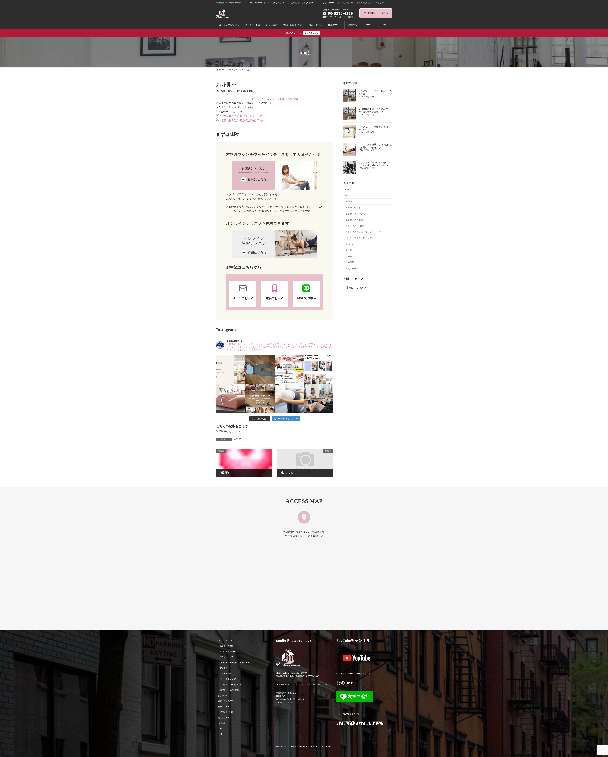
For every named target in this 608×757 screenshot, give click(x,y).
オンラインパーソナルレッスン (233, 684)
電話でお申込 (275, 298)
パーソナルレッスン (228, 679)
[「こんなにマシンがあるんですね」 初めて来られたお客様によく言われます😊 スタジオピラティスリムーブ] (289, 398)
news (348, 189)
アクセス (224, 668)
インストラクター (227, 651)
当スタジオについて (226, 640)
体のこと (349, 244)
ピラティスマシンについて (358, 238)
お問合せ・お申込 (378, 13)
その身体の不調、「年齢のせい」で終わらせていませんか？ (375, 110)
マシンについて (226, 657)
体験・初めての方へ (226, 701)
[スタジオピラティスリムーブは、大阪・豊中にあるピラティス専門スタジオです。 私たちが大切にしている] (230, 369)
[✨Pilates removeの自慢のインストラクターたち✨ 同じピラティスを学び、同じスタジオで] (318, 369)
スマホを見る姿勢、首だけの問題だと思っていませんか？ (375, 146)
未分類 (348, 250)
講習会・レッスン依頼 (229, 690)
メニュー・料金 (224, 673)
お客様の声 (223, 695)
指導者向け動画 (226, 712)
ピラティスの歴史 (354, 219)
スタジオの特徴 (226, 646)
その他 (348, 201)
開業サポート (223, 717)
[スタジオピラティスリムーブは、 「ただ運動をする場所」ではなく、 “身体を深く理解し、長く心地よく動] (318, 398)
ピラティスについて (355, 213)
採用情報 (222, 723)
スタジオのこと (353, 207)
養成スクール (352, 268)
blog (220, 728)
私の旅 (348, 256)
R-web (329, 746)
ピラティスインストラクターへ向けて (364, 232)
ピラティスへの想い (355, 226)
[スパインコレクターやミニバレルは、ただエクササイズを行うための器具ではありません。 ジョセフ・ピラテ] (230, 398)
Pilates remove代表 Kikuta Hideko (236, 662)
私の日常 (237, 439)
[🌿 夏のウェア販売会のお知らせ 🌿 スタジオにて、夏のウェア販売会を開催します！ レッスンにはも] (260, 369)
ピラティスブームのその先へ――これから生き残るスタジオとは (375, 164)
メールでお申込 (242, 298)
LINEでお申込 (306, 298)
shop (220, 733)
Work (348, 195)
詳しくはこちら (311, 33)
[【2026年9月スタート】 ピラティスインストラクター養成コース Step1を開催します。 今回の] (289, 369)
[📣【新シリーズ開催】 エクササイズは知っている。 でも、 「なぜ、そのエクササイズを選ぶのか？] (260, 398)
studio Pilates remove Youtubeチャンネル (354, 673)
